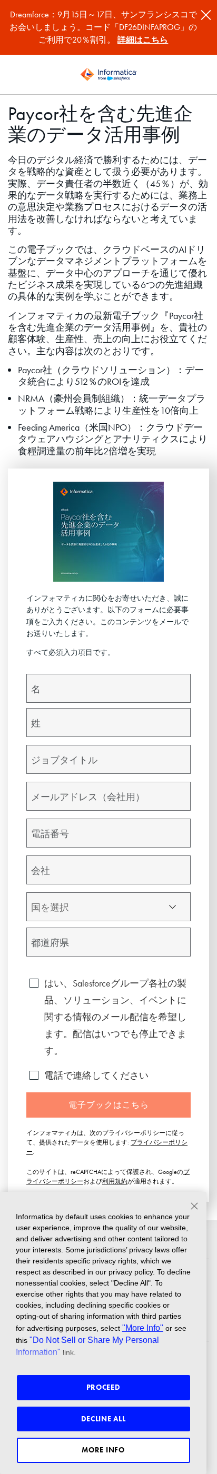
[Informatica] (108, 74)
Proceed (103, 1387)
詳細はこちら (142, 39)
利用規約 (114, 1181)
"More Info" (142, 1327)
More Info (103, 1450)
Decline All (103, 1418)
